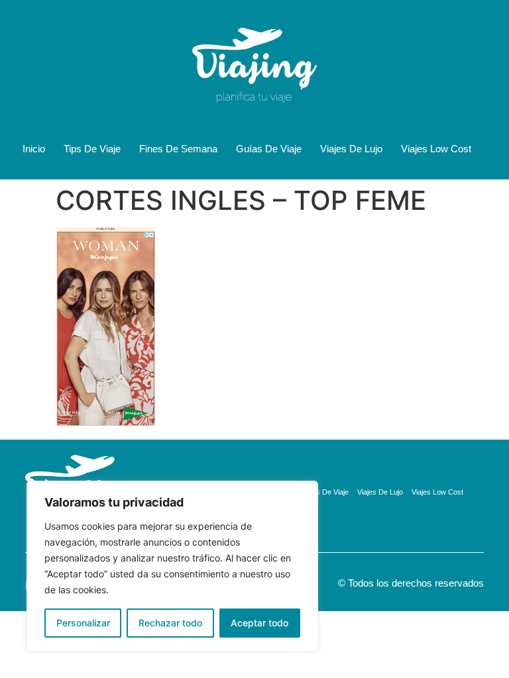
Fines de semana (178, 148)
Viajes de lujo (351, 148)
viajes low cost (436, 148)
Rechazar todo (170, 622)
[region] (172, 566)
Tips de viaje (92, 148)
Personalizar (83, 622)
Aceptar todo (259, 622)
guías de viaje (269, 148)
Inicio (34, 148)
